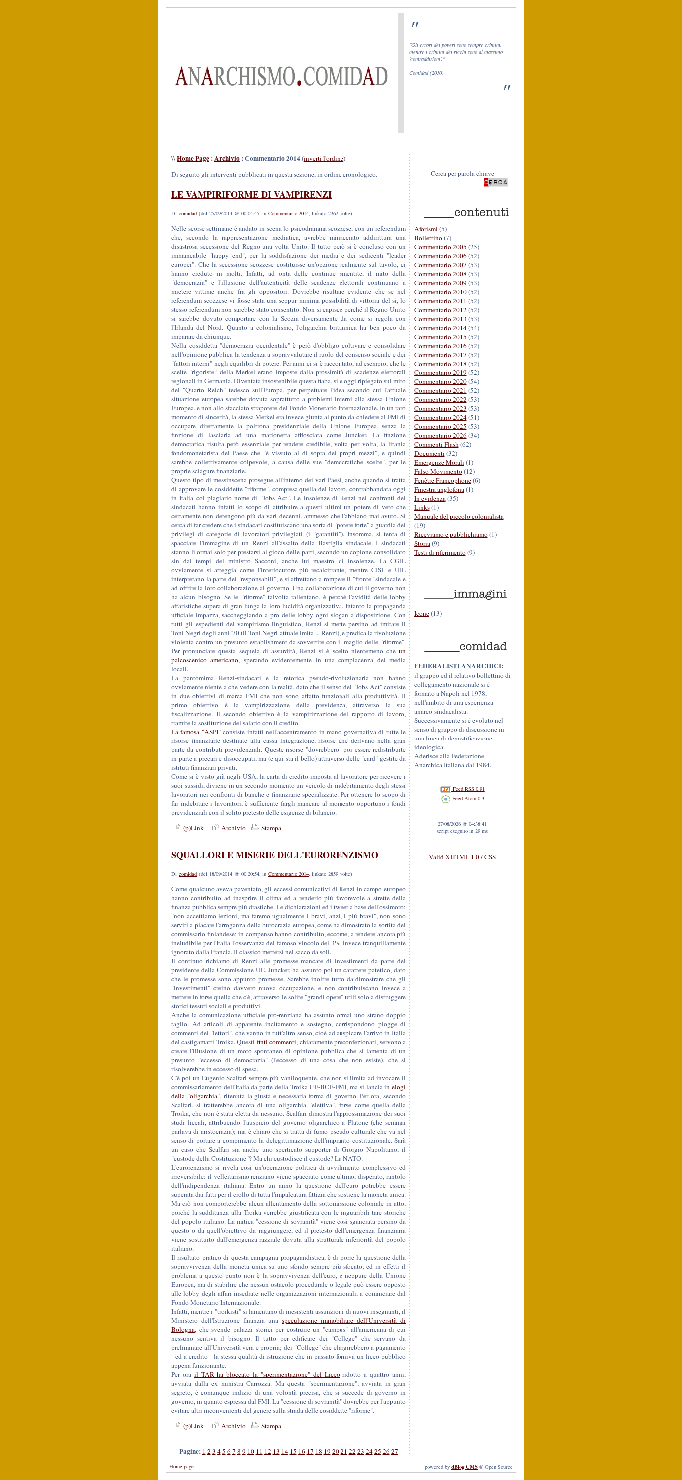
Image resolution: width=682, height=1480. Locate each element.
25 (377, 1451)
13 (276, 1451)
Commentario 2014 (288, 213)
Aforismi (426, 228)
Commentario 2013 (440, 318)
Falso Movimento (438, 471)
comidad (188, 213)
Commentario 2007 (440, 264)
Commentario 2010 (440, 291)
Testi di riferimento (440, 552)
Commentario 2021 (440, 390)
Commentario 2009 (440, 282)
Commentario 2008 (440, 273)
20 (335, 1451)
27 (394, 1451)
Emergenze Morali (439, 462)
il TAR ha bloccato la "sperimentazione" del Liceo (267, 1374)
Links (422, 507)
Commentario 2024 (440, 417)
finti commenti (276, 1041)
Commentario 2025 (440, 426)
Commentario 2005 (440, 246)
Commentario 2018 (440, 363)
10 (250, 1451)
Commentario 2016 (440, 345)
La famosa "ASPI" (196, 731)
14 (284, 1451)
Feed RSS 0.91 (468, 788)
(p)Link (192, 827)
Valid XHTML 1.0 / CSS (462, 856)
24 (369, 1451)
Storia (422, 543)
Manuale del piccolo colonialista (459, 516)
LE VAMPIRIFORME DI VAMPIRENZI (251, 194)
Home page (181, 1466)
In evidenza (430, 498)
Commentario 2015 (440, 336)
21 (344, 1451)
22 (352, 1451)
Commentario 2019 (440, 372)
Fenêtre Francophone (442, 480)
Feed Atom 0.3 (467, 798)
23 (360, 1451)
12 (267, 1451)
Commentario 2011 (440, 300)
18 (318, 1451)
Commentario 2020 (440, 381)
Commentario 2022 (440, 399)
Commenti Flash (436, 444)
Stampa (270, 827)
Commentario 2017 (440, 354)
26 (386, 1451)
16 (301, 1451)
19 (327, 1451)
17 (310, 1451)
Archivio (227, 158)
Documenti (429, 453)
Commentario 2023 (440, 408)
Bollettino (428, 237)
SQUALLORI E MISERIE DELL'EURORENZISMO (274, 854)
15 (293, 1451)
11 (259, 1451)
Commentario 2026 (440, 435)
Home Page (193, 158)
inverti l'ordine (323, 158)
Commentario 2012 (440, 309)
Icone (421, 613)
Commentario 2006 (440, 255)
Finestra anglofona (439, 489)
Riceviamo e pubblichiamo (451, 534)
